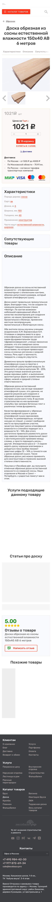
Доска (6, 797)
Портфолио (34, 747)
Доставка (27, 151)
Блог (5, 747)
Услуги (32, 744)
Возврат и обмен (11, 755)
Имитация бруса (37, 797)
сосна (24, 196)
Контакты (34, 755)
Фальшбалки (35, 776)
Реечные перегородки (9, 781)
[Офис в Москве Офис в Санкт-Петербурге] (26, 854)
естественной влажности (30, 224)
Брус (5, 793)
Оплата (32, 751)
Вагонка (33, 793)
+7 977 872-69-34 (14, 863)
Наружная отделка (12, 773)
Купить (26, 146)
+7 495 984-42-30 (14, 859)
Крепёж (7, 800)
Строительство (36, 773)
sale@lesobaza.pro (12, 866)
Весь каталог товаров (35, 809)
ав (11, 201)
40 (20, 215)
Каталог (18, 12)
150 (20, 210)
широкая (8, 227)
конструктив (25, 220)
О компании (9, 744)
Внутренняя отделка (35, 768)
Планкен (7, 804)
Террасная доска (38, 804)
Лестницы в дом (11, 776)
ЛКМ (31, 800)
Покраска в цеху (11, 766)
